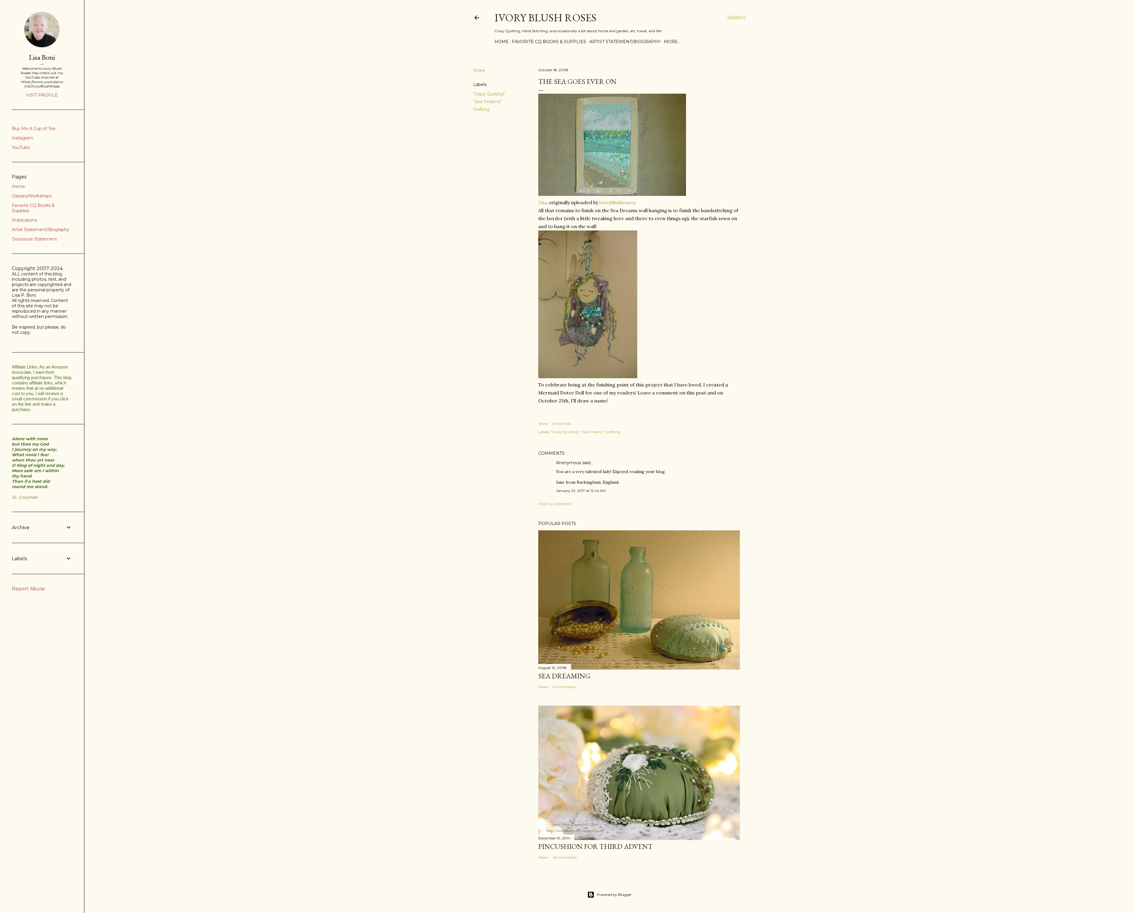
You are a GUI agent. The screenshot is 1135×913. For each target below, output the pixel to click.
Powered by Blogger (614, 894)
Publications (24, 220)
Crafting (481, 109)
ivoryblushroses (617, 202)
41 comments (563, 687)
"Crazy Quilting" (489, 94)
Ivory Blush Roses (545, 18)
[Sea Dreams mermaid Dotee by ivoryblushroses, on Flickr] (587, 376)
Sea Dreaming (564, 675)
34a (542, 202)
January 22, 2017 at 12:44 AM (581, 490)
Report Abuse (28, 589)
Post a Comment (555, 504)
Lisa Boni (42, 57)
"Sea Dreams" (487, 101)
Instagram (22, 138)
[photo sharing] (612, 194)
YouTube (21, 147)
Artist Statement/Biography (625, 41)
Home (501, 41)
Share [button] (479, 70)
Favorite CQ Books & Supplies (549, 41)
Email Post (561, 423)
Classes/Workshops (31, 196)
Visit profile (42, 95)
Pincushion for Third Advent (595, 846)
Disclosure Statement (34, 239)
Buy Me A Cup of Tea (33, 128)
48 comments (564, 857)
